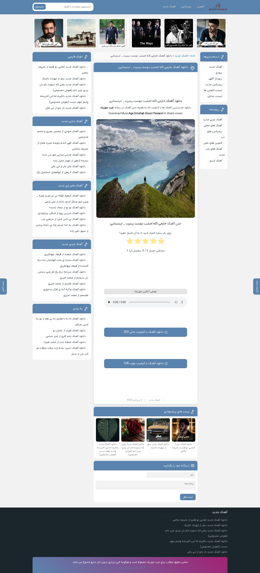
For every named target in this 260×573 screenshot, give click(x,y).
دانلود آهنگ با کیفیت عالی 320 (143, 332)
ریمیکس (186, 7)
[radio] (161, 242)
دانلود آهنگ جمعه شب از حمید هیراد (65, 342)
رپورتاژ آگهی (215, 79)
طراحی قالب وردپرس (134, 567)
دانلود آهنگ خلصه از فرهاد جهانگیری (65, 254)
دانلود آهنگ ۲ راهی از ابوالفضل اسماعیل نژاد (61, 172)
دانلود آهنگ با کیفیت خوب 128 (144, 363)
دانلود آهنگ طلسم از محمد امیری (67, 284)
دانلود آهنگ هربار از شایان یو (69, 330)
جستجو (40, 6)
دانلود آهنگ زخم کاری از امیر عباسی (66, 336)
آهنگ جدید (169, 7)
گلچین (200, 7)
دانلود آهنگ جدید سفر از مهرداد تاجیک (64, 79)
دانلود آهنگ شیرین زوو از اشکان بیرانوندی (62, 213)
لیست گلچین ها (213, 90)
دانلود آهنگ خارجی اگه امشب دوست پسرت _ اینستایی (153, 67)
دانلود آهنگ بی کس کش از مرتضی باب (63, 219)
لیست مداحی (214, 96)
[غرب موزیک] (217, 6)
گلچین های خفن (212, 143)
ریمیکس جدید (214, 84)
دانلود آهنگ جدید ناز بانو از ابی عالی (65, 108)
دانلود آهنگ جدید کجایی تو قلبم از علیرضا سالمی (200, 520)
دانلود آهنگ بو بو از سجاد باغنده (67, 207)
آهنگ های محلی (213, 125)
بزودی (218, 73)
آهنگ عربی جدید (212, 119)
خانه (192, 56)
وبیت (118, 567)
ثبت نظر (188, 497)
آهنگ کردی (215, 161)
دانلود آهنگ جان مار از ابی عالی (68, 166)
